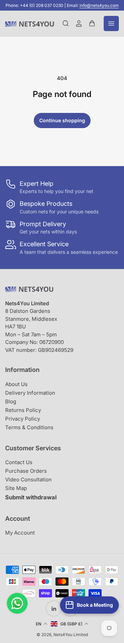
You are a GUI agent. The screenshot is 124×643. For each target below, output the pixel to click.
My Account (20, 532)
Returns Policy (23, 410)
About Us (16, 384)
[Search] (65, 23)
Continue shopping (62, 120)
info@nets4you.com (99, 5)
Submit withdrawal (30, 497)
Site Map (16, 488)
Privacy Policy (22, 418)
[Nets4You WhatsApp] (17, 603)
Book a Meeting (95, 605)
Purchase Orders (26, 471)
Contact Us (18, 462)
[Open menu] (111, 23)
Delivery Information (30, 393)
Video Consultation (28, 479)
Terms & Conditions (29, 427)
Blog (10, 401)
